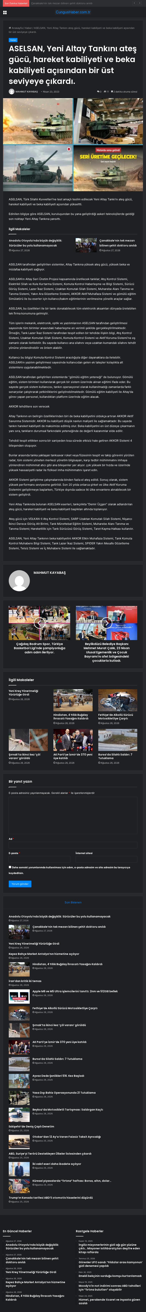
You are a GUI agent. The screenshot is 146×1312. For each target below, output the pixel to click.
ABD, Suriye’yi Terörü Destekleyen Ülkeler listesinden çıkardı (50, 1154)
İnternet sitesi (84, 853)
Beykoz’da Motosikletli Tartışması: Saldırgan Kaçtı (68, 1109)
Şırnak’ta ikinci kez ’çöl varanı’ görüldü (24, 756)
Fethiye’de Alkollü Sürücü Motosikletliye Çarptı (115, 716)
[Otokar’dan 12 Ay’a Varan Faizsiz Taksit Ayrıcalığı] (19, 1142)
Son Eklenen (73, 902)
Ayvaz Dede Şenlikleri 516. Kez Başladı (58, 1076)
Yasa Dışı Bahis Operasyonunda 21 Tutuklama (64, 1093)
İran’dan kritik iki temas (25, 981)
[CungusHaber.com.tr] (73, 12)
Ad (11, 838)
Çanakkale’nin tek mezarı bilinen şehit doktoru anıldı (69, 927)
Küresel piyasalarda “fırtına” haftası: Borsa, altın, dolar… (72, 1181)
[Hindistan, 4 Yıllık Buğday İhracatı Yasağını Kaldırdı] (72, 700)
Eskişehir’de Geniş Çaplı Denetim (31, 1126)
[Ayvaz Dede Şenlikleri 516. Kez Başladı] (19, 1081)
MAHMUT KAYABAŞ (27, 91)
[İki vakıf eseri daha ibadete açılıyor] (19, 1169)
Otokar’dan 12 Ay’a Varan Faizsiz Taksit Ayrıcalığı (67, 1137)
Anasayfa (17, 27)
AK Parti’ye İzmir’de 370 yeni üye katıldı (72, 756)
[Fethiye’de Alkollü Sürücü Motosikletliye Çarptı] (117, 700)
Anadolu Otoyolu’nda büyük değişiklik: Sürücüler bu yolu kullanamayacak (59, 916)
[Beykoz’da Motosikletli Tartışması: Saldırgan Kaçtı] (19, 1115)
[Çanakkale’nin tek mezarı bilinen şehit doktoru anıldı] (86, 245)
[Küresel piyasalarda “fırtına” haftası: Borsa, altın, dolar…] (19, 1186)
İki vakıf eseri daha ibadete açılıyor (57, 1164)
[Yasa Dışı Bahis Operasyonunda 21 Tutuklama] (19, 1098)
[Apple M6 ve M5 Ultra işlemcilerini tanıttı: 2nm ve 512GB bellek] (19, 996)
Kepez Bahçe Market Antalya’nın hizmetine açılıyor (44, 954)
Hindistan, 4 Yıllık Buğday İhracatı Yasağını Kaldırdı (70, 716)
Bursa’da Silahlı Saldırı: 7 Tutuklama (115, 756)
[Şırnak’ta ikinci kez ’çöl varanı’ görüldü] (28, 740)
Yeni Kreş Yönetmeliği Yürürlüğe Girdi (53, 3)
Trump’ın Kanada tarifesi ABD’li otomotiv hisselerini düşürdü (51, 1198)
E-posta (14, 853)
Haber (28, 27)
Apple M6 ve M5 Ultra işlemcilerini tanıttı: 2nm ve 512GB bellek (75, 991)
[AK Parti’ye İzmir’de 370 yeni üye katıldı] (72, 740)
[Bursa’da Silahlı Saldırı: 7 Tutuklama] (117, 740)
